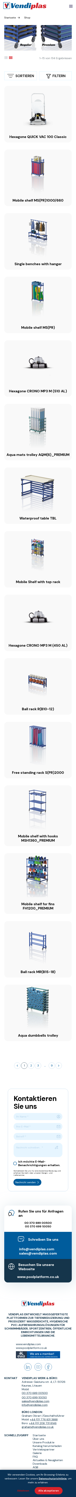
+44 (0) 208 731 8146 (43, 1423)
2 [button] (31, 1065)
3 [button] (38, 1065)
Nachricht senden (25, 1182)
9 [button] (52, 1065)
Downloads (40, 1464)
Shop (27, 17)
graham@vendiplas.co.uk (38, 1427)
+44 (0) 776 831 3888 (44, 1419)
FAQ (35, 1456)
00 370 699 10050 (38, 1226)
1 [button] (24, 1065)
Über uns (38, 1439)
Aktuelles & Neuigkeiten (48, 1460)
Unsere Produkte (43, 1442)
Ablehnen (23, 1490)
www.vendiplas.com (28, 1344)
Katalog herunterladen (47, 1446)
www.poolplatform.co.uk (38, 1276)
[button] (17, 1065)
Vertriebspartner (44, 1449)
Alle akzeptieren (48, 1490)
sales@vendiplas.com (38, 1253)
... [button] (45, 1065)
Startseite (10, 17)
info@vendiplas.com (36, 1249)
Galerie (37, 1453)
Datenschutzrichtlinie (53, 1478)
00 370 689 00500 (38, 1223)
